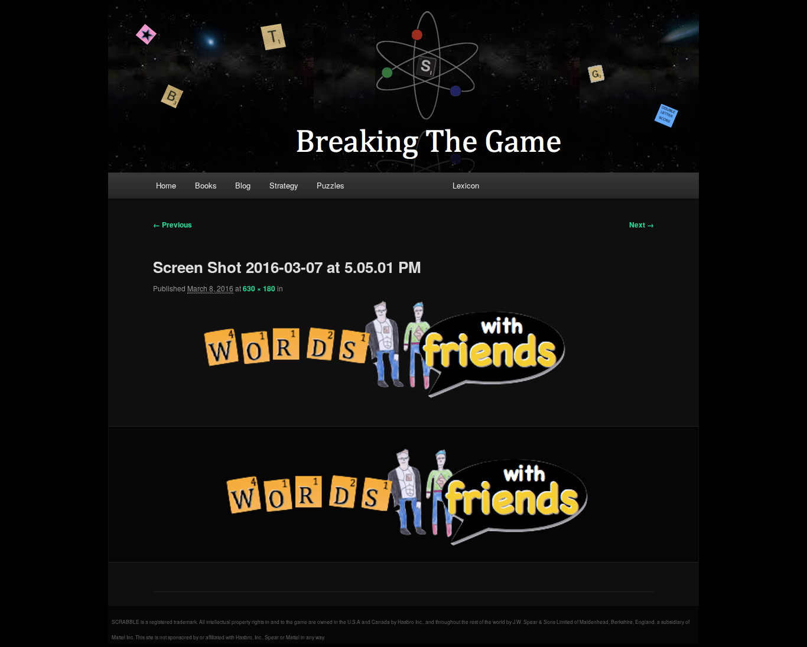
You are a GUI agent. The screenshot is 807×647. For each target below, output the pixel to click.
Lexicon (466, 185)
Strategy (283, 185)
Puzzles (330, 185)
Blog (242, 185)
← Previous (172, 224)
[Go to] (381, 347)
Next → (641, 224)
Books (206, 185)
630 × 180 (259, 288)
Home (166, 185)
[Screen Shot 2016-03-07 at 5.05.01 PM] (403, 494)
